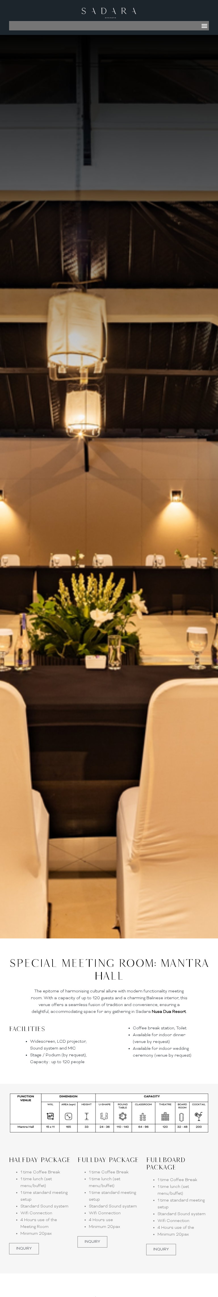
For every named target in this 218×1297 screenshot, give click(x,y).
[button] (204, 25)
